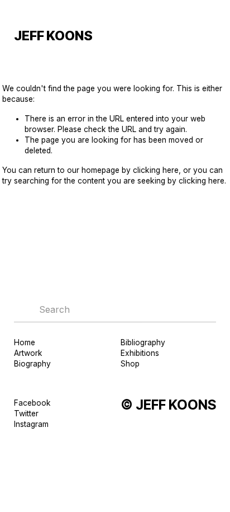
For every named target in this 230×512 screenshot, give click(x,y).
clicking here (156, 170)
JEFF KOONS (53, 35)
